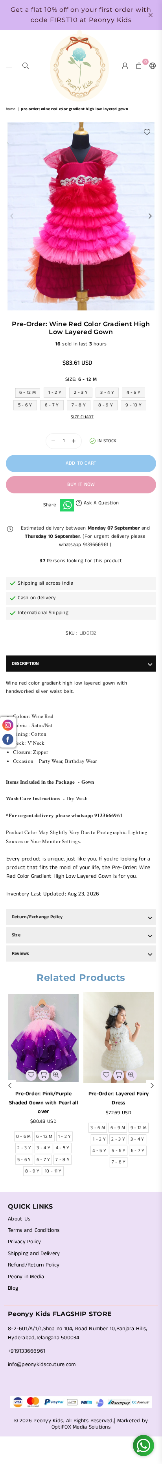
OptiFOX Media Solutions (81, 1427)
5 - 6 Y (25, 405)
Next (150, 216)
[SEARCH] (26, 65)
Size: (81, 379)
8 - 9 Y (105, 405)
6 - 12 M (27, 392)
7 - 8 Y (79, 405)
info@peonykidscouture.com (42, 1364)
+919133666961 (26, 1351)
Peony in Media (26, 1277)
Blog (13, 1288)
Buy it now (81, 484)
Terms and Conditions (33, 1230)
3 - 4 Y (107, 392)
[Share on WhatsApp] (67, 505)
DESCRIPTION (25, 663)
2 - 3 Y (81, 392)
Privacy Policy (24, 1242)
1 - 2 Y (54, 392)
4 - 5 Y (133, 392)
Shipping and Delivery (34, 1253)
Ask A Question (100, 503)
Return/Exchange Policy (37, 917)
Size (16, 935)
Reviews (20, 953)
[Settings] (151, 66)
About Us (19, 1219)
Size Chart (82, 417)
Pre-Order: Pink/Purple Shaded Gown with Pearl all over (43, 1102)
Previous (12, 216)
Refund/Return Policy (33, 1265)
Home (10, 109)
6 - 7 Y (52, 405)
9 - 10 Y (133, 405)
